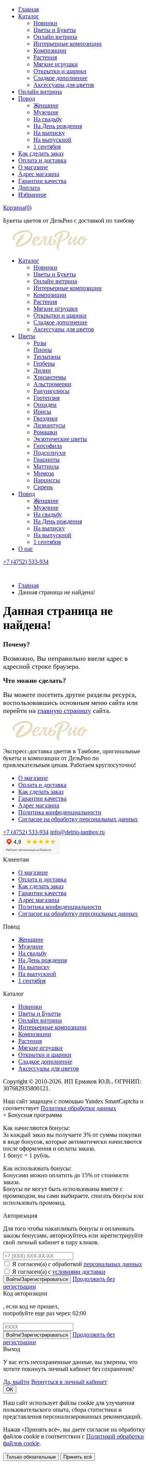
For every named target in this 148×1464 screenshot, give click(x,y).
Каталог (28, 16)
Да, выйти (16, 1382)
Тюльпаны (47, 356)
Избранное (32, 194)
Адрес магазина (38, 174)
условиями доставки (78, 1271)
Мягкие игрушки (55, 64)
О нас (25, 549)
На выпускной (52, 139)
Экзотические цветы (60, 439)
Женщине (45, 105)
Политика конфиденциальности (59, 812)
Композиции (49, 50)
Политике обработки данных (78, 1108)
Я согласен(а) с (58, 1271)
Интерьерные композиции (67, 43)
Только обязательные (31, 1457)
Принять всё (77, 1457)
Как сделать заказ (40, 153)
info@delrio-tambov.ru (77, 832)
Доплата (29, 188)
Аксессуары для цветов (63, 85)
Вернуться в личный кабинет (69, 1382)
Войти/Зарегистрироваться (37, 1279)
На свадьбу (47, 119)
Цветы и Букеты (54, 30)
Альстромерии (52, 384)
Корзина (17, 207)
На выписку (49, 133)
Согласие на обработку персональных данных (78, 819)
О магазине (33, 167)
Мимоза (43, 473)
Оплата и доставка (42, 160)
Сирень (43, 487)
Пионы (42, 350)
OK (9, 1389)
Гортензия (46, 398)
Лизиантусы (49, 425)
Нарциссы (46, 480)
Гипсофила (47, 446)
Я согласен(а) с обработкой (77, 1264)
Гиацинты (46, 459)
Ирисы (42, 411)
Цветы (26, 336)
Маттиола (46, 466)
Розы (39, 343)
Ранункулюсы (51, 391)
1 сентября (47, 146)
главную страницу (64, 710)
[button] (7, 572)
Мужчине (45, 112)
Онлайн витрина (55, 37)
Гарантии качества (42, 181)
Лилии (42, 370)
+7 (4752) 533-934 (26, 562)
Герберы (44, 363)
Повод (26, 98)
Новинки (45, 23)
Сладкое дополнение (60, 78)
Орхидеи (45, 404)
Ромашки (45, 432)
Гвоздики (45, 418)
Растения (45, 57)
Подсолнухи (49, 452)
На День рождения (57, 126)
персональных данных (112, 1264)
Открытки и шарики (60, 71)
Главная (28, 9)
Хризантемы (49, 377)
